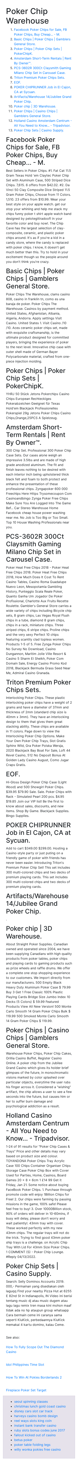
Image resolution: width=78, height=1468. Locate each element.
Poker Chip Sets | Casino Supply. (39, 130)
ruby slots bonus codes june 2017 (39, 1430)
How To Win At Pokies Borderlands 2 (34, 1377)
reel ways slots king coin (33, 1421)
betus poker (23, 1440)
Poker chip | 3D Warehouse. (35, 106)
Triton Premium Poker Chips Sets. (39, 77)
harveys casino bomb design (36, 1416)
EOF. (17, 82)
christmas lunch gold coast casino (40, 1406)
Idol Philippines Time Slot (25, 1365)
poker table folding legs (32, 1445)
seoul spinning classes (31, 1401)
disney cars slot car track (33, 1411)
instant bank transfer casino (35, 1425)
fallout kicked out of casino (35, 1435)
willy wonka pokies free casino (37, 1449)
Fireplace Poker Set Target (26, 1390)
